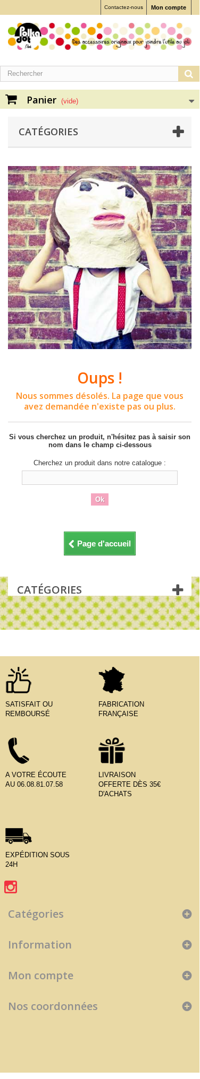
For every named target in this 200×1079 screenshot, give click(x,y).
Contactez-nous (123, 7)
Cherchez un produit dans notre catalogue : (100, 463)
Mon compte (168, 7)
